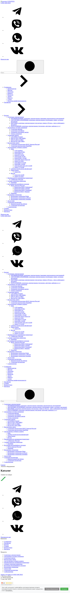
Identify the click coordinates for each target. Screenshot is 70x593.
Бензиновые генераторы (15, 194)
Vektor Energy (15, 170)
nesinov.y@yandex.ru (6, 574)
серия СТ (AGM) (19, 167)
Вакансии (10, 95)
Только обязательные (52, 589)
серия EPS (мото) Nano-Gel (22, 159)
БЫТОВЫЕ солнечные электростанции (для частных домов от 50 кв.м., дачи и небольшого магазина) (37, 408)
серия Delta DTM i (19, 152)
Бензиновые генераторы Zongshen (21, 199)
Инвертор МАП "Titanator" (22, 191)
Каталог (6, 115)
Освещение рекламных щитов (20, 132)
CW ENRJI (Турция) (17, 137)
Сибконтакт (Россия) (17, 179)
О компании (8, 87)
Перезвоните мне (6, 537)
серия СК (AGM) (19, 175)
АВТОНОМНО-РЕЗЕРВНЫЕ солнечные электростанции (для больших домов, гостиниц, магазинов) (37, 407)
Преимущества (12, 88)
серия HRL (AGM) (19, 164)
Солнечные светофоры (17, 130)
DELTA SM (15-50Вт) (17, 140)
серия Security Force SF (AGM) (23, 165)
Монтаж (10, 90)
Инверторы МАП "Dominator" (23, 190)
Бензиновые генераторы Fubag (20, 196)
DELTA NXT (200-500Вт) (18, 138)
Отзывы (6, 208)
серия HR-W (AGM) (20, 162)
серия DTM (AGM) (19, 156)
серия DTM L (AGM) (20, 158)
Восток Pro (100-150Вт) (18, 141)
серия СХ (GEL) (19, 176)
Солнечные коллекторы (14, 202)
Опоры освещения (16, 133)
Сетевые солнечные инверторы (17, 181)
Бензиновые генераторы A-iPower (21, 197)
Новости (10, 98)
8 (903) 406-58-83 (6, 3)
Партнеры (10, 91)
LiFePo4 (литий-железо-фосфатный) (21, 169)
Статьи (10, 99)
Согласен (64, 589)
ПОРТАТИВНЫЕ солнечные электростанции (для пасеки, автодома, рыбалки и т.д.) (35, 126)
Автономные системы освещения (17, 127)
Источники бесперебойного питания (18, 184)
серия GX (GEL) (19, 161)
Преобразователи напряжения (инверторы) (20, 178)
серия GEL (17, 172)
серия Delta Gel (18, 153)
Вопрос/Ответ (8, 210)
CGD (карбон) (18, 150)
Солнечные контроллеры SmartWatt (21, 146)
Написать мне (5, 59)
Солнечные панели (13, 135)
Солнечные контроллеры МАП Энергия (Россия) (25, 144)
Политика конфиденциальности (17, 101)
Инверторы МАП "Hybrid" (22, 188)
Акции (10, 96)
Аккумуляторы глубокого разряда (17, 147)
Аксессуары (11, 201)
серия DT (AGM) (19, 155)
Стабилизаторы (12, 207)
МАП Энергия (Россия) (18, 185)
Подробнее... (9, 590)
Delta (12, 149)
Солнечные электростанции (16, 117)
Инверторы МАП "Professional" (23, 187)
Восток (13, 173)
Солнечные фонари (16, 129)
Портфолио (7, 102)
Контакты (7, 211)
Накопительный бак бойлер (19, 204)
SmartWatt (14, 182)
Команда (10, 93)
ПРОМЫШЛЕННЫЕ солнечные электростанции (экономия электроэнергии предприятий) (37, 118)
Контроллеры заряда (13, 143)
